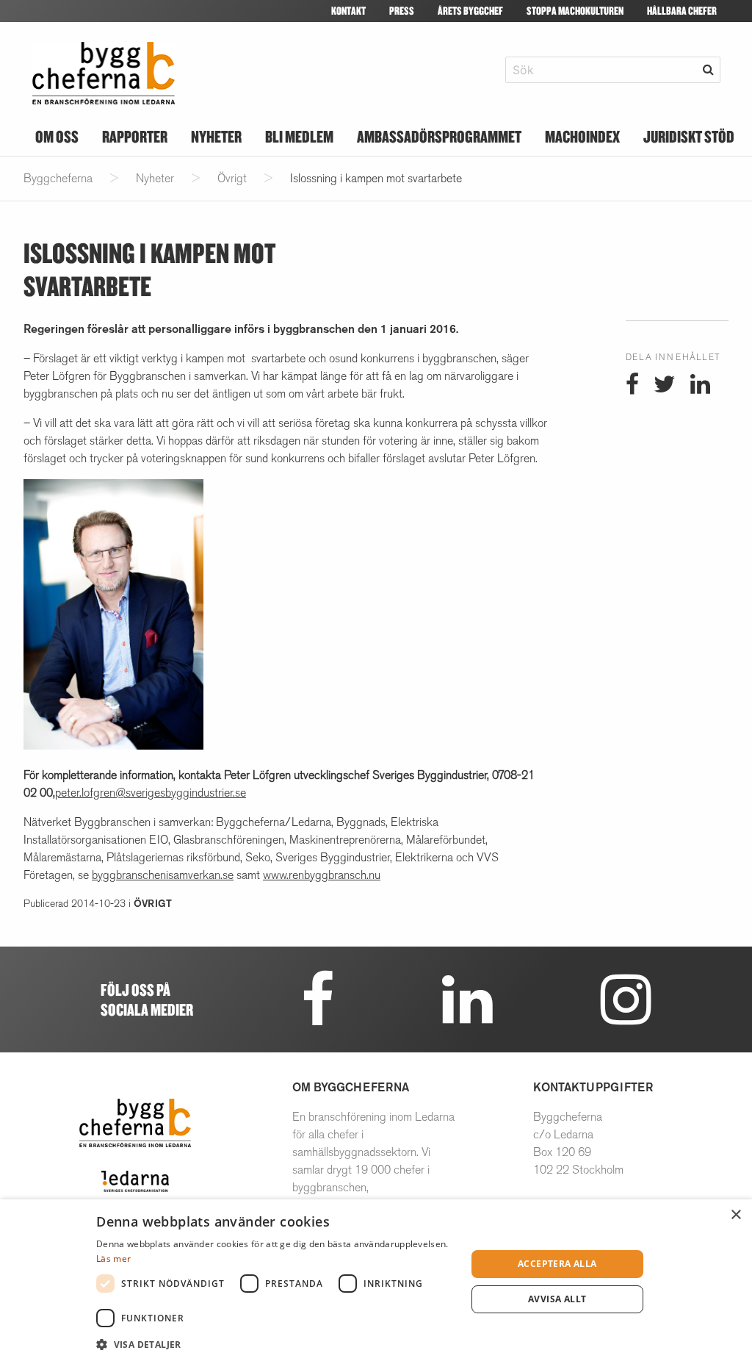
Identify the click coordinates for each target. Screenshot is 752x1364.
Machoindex (582, 136)
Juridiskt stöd (688, 136)
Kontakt (348, 11)
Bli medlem (299, 136)
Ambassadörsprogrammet (439, 136)
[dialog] (376, 1281)
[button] (275, 1344)
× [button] (735, 1215)
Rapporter (134, 136)
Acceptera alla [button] (557, 1263)
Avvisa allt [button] (557, 1299)
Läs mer (113, 1258)
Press (401, 11)
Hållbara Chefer (682, 11)
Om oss (57, 136)
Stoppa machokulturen (575, 11)
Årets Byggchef (470, 11)
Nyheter (216, 136)
